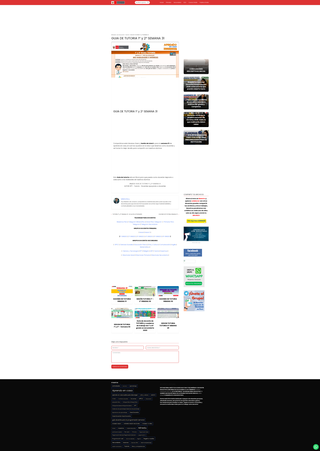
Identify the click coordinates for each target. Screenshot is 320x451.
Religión (146, 251)
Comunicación (165, 245)
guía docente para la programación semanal (128, 420)
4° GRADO (149, 236)
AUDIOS (153, 395)
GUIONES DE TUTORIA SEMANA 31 (168, 214)
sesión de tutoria (117, 446)
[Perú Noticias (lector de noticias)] (189, 263)
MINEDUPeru (125, 199)
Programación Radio (143, 432)
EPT (141, 251)
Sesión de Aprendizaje (146, 442)
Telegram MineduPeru (137, 222)
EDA (185, 2)
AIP (151, 251)
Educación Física (140, 245)
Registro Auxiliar (149, 439)
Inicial (162, 2)
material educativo (131, 428)
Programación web (118, 439)
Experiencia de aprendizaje (119, 412)
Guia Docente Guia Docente (121, 416)
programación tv (142, 435)
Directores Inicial (128, 255)
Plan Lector (127, 432)
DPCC (117, 245)
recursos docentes (130, 438)
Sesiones (126, 442)
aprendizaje (133, 386)
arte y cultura (144, 395)
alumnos (125, 386)
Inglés (174, 245)
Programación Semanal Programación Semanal (124, 435)
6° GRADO (166, 236)
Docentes (133, 399)
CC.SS (114, 399)
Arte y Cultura (153, 245)
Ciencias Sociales (126, 245)
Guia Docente (134, 412)
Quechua (163, 251)
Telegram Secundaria (149, 224)
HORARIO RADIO (116, 424)
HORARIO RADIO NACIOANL (132, 424)
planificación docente (117, 432)
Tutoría (156, 251)
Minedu (142, 427)
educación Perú (116, 402)
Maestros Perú (122, 222)
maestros (121, 428)
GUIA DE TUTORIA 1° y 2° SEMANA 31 (148, 184)
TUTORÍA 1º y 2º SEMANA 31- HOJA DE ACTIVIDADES (127, 214)
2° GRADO (132, 236)
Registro (139, 438)
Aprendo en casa (122, 390)
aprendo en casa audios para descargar (125, 395)
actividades (116, 386)
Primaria (168, 2)
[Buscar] (148, 2)
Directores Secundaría (159, 255)
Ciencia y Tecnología (130, 251)
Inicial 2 (147, 232)
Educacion (149, 399)
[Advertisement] (160, 19)
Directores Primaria (143, 255)
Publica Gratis (204, 2)
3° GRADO (140, 236)
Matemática (144, 247)
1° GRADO (123, 236)
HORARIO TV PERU (147, 424)
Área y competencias (138, 446)
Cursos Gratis (193, 2)
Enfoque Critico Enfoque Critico (130, 402)
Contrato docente (123, 399)
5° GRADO (157, 236)
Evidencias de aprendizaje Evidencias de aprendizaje (125, 409)
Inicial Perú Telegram (154, 222)
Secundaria (177, 2)
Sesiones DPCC (134, 442)
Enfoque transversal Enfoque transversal (122, 405)
